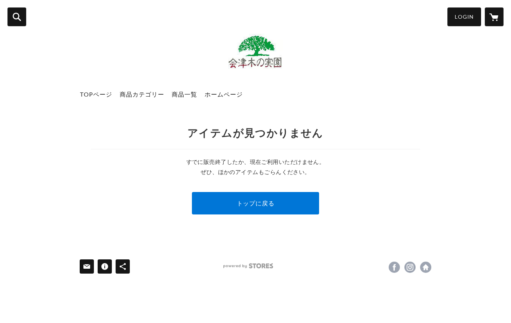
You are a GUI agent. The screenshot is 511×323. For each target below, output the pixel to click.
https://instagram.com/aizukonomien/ (410, 267)
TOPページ (96, 94)
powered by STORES (248, 266)
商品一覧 (184, 94)
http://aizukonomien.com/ (425, 267)
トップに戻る (256, 203)
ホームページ (224, 94)
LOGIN (464, 16)
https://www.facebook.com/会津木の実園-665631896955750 (394, 267)
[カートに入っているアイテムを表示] (494, 16)
